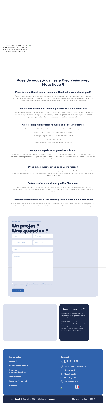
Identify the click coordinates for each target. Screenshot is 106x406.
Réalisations (15, 377)
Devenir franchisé (18, 381)
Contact (13, 386)
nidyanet (51, 399)
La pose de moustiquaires (17, 371)
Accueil (13, 361)
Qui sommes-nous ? (18, 366)
